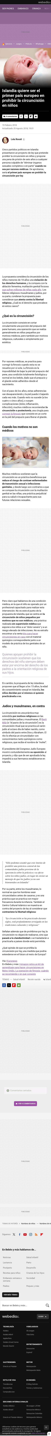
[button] (17, 139)
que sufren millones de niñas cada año (21, 289)
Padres (6, 1286)
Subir (40, 1316)
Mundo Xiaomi (8, 1346)
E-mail (36, 116)
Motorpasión (31, 1366)
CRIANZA (36, 8)
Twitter (26, 116)
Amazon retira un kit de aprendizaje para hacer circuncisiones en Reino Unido (23, 967)
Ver (26, 1104)
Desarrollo (31, 1268)
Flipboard (31, 116)
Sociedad (30, 1278)
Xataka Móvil (8, 1334)
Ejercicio (8, 44)
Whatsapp (40, 44)
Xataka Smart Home (10, 1342)
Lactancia (7, 1262)
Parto (28, 1262)
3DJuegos (30, 1331)
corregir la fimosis (11, 413)
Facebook (21, 116)
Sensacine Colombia (34, 1413)
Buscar (47, 1305)
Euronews (12, 961)
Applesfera (7, 1338)
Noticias (7, 1257)
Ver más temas (10, 1295)
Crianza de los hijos (35, 1273)
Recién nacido (34, 979)
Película (29, 44)
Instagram (30, 1234)
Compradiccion (9, 1392)
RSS (36, 1234)
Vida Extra (30, 1334)
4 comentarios (11, 116)
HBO (49, 44)
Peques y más (32, 1286)
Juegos (19, 44)
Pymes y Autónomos (34, 1388)
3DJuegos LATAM (33, 1406)
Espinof (29, 1352)
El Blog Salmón (32, 1384)
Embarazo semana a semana (12, 1279)
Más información (38, 1433)
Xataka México (8, 1406)
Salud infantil (19, 979)
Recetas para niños (11, 1273)
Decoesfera (7, 1388)
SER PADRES (8, 8)
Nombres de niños (28, 1224)
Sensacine (30, 1349)
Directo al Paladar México (13, 1417)
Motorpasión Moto (33, 1370)
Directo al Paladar (10, 1366)
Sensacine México (33, 1410)
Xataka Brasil (8, 1410)
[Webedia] (44, 2)
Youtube (25, 1234)
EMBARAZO (23, 8)
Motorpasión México (34, 1417)
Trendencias (8, 1384)
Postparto (7, 1268)
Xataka (5, 1331)
